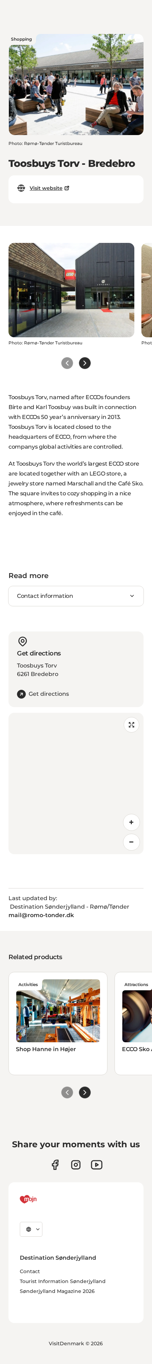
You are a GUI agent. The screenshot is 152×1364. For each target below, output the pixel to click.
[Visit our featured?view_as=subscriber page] (96, 1165)
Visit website (46, 188)
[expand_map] (131, 725)
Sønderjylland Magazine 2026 (57, 1291)
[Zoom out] (131, 842)
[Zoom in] (131, 822)
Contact (30, 1271)
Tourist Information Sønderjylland (63, 1281)
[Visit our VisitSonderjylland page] (55, 1165)
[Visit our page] (76, 1165)
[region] (76, 783)
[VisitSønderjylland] (41, 1199)
